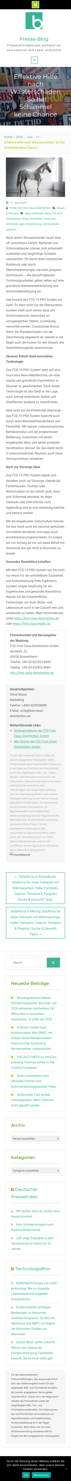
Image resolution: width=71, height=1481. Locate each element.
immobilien (36, 218)
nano (47, 218)
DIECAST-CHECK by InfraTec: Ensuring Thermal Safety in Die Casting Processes (34, 1062)
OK (26, 1475)
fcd (54, 213)
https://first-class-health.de (31, 624)
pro (53, 218)
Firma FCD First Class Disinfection (29, 208)
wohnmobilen (51, 224)
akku (28, 213)
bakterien (37, 213)
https (25, 218)
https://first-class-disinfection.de (36, 618)
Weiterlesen (41, 1475)
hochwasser (13, 218)
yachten (11, 229)
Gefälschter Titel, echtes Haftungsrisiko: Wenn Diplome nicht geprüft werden (32, 1100)
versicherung (33, 224)
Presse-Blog (34, 39)
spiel (21, 224)
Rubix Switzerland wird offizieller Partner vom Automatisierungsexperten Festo (33, 1081)
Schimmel (12, 224)
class (48, 213)
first (59, 213)
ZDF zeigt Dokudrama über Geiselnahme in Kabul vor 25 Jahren (32, 1243)
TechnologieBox (32, 1268)
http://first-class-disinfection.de (31, 673)
